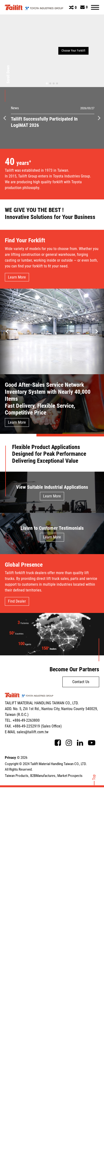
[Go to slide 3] (54, 83)
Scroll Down (8, 74)
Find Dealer (17, 601)
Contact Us (80, 681)
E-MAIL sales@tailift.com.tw (26, 732)
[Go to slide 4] (57, 83)
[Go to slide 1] (46, 83)
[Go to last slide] (5, 118)
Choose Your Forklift (73, 50)
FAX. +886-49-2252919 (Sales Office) (33, 726)
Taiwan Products (16, 776)
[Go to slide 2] (50, 83)
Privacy (10, 757)
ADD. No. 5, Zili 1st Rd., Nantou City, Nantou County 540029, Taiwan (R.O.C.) (51, 711)
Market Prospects (69, 776)
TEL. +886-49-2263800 (22, 720)
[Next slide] (99, 118)
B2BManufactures (42, 776)
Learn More (17, 277)
